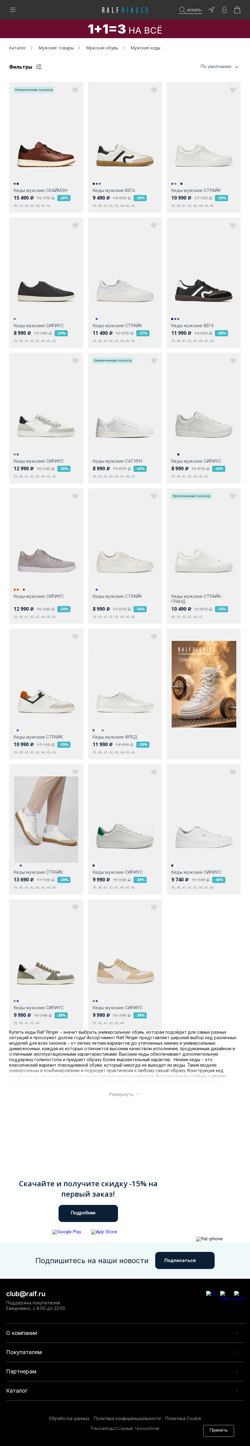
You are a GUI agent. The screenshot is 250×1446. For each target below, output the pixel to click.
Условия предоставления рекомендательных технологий (95, 1439)
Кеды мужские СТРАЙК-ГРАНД (197, 599)
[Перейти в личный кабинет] (224, 11)
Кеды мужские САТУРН (117, 461)
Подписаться (180, 1260)
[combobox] (210, 66)
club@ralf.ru (25, 1293)
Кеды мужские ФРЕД (115, 736)
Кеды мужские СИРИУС (39, 325)
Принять (219, 1431)
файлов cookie (107, 1433)
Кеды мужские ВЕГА (114, 190)
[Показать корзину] (237, 11)
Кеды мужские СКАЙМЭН (40, 190)
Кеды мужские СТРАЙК (196, 190)
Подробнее (83, 1213)
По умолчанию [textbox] (216, 66)
